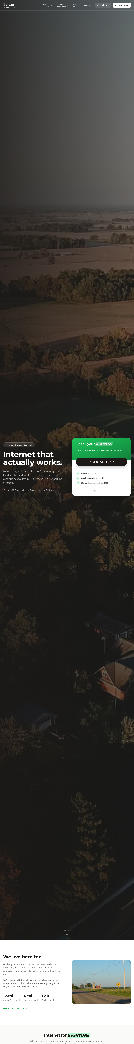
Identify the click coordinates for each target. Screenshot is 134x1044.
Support (86, 5)
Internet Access (46, 5)
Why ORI (75, 5)
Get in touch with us (13, 1008)
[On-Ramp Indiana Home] (9, 5)
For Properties (61, 5)
